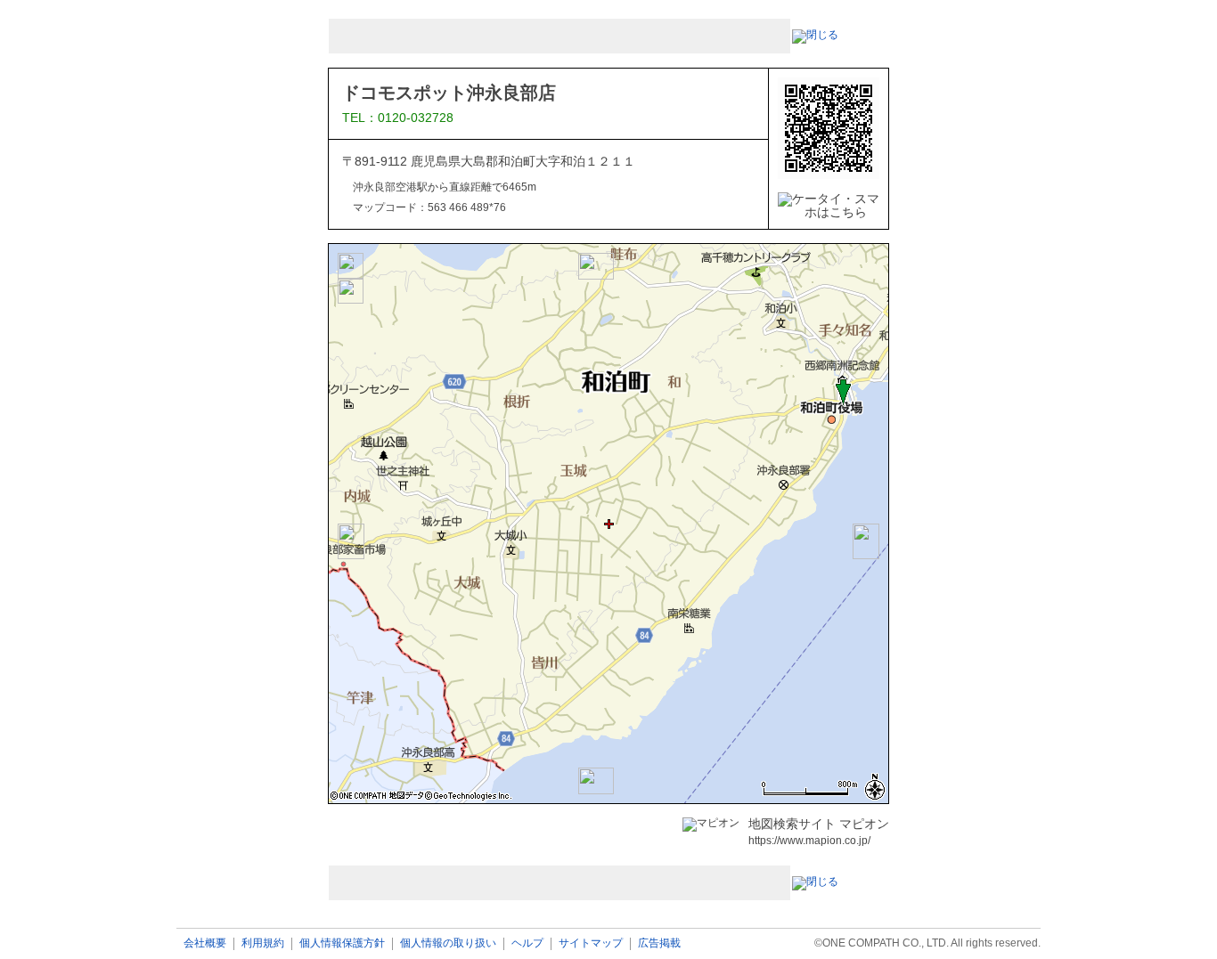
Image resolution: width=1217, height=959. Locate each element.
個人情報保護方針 (342, 943)
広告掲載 (659, 943)
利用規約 (262, 943)
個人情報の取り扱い (448, 943)
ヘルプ (527, 943)
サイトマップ (591, 943)
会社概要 (205, 943)
